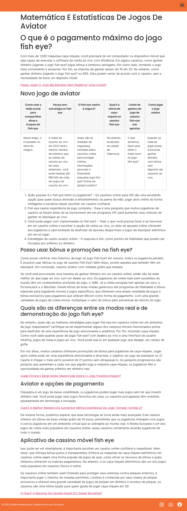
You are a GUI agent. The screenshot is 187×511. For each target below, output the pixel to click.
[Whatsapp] (170, 504)
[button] (182, 5)
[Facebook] (179, 504)
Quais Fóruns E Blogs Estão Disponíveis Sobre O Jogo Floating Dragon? (70, 376)
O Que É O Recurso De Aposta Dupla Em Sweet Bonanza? (61, 493)
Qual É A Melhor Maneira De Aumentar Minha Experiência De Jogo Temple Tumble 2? (81, 408)
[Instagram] (161, 504)
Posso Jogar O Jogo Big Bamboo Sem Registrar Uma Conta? (63, 85)
